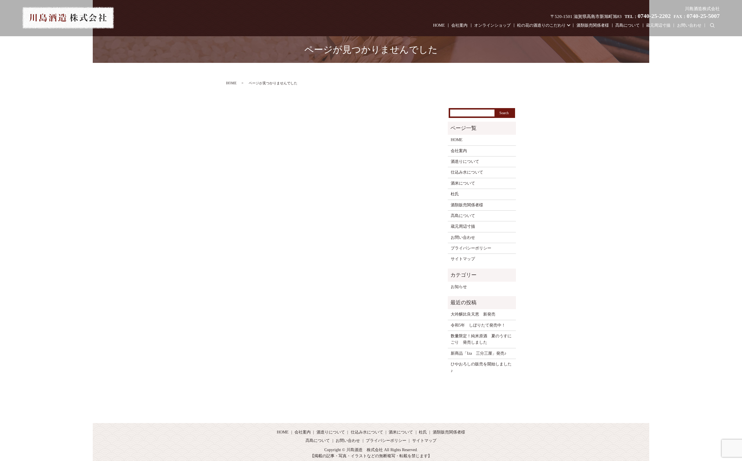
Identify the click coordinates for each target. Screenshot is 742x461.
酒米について (463, 183)
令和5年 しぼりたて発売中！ (478, 325)
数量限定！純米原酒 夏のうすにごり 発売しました (481, 339)
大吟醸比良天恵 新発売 (473, 314)
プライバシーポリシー (471, 248)
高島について (627, 25)
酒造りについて (465, 161)
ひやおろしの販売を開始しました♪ (481, 367)
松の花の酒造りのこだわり (541, 25)
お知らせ (459, 287)
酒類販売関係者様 (592, 25)
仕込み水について (467, 172)
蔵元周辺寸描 (658, 25)
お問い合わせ (689, 25)
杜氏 (455, 194)
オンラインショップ (492, 25)
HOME (439, 25)
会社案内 (459, 25)
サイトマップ (463, 259)
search (712, 25)
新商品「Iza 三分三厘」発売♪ (478, 353)
